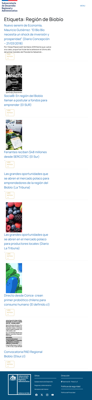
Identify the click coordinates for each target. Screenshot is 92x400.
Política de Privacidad (68, 392)
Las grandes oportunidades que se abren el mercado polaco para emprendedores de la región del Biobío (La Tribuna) (26, 180)
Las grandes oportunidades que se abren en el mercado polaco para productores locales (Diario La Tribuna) (26, 241)
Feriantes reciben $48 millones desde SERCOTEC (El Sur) (25, 154)
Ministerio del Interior (41, 389)
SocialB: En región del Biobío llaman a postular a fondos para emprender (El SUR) (25, 100)
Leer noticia (10, 55)
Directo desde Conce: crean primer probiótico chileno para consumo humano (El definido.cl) (27, 299)
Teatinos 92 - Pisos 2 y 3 (70, 382)
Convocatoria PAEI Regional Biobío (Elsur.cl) (23, 354)
